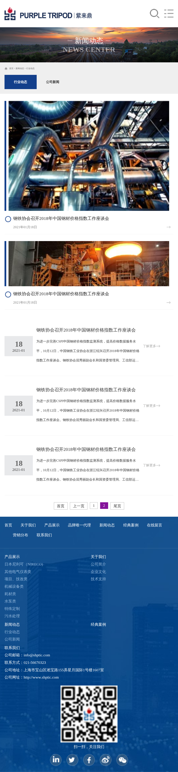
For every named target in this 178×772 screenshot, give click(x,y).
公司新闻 (52, 82)
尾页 (117, 506)
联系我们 (44, 535)
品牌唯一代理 (79, 525)
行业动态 (30, 68)
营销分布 (20, 535)
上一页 (78, 506)
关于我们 (28, 525)
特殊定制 (12, 609)
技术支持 (98, 579)
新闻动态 (20, 68)
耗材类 (10, 594)
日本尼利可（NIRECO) (24, 564)
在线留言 (154, 525)
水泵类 (10, 601)
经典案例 (131, 525)
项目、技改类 (16, 579)
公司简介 (98, 564)
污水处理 (12, 616)
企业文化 (98, 572)
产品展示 (52, 525)
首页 (11, 68)
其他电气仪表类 (18, 572)
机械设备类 (14, 586)
